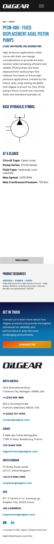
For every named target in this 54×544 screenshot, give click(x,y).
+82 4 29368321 (12, 508)
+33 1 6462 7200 (12, 445)
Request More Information (27, 231)
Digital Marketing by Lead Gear (17, 536)
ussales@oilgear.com (16, 420)
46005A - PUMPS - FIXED (17, 280)
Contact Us (27, 344)
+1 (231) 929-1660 (13, 397)
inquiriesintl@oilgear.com (19, 514)
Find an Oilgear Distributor (27, 242)
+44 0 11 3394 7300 (14, 477)
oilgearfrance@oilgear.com (20, 451)
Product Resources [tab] (21, 260)
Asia (5, 492)
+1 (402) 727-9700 (14, 413)
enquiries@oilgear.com (17, 483)
